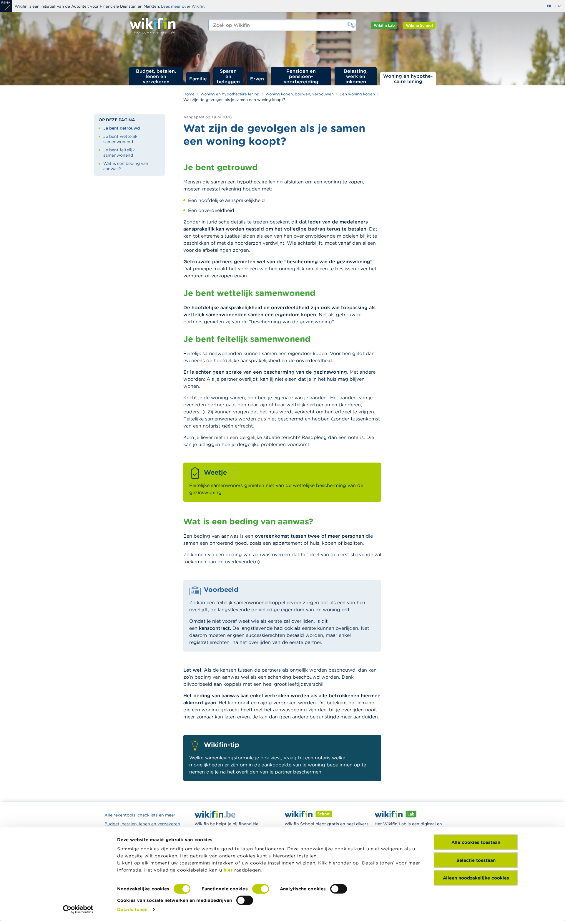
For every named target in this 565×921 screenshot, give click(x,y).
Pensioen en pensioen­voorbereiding (301, 76)
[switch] (260, 889)
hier (228, 870)
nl (549, 6)
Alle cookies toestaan (475, 842)
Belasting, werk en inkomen (356, 76)
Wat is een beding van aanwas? (125, 166)
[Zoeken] (351, 25)
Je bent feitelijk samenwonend (119, 152)
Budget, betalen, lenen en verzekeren (156, 76)
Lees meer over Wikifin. (183, 6)
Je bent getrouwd (121, 128)
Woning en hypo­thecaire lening (408, 78)
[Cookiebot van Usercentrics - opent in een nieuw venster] (78, 909)
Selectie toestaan (476, 860)
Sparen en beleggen (228, 76)
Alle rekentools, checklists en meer (139, 815)
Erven (257, 79)
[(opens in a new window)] (6, 6)
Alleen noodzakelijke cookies (476, 878)
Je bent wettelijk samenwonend (120, 139)
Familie (198, 79)
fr (558, 6)
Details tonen (132, 909)
